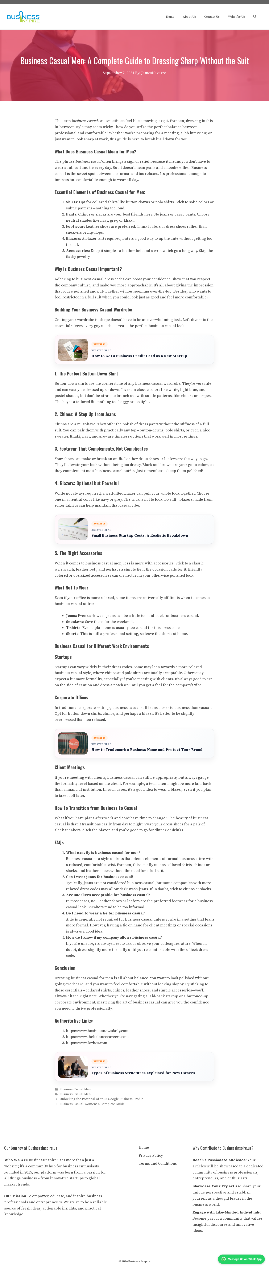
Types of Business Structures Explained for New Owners (143, 1073)
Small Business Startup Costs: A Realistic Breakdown (139, 535)
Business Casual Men (75, 1089)
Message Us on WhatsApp (245, 1259)
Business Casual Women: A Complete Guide (92, 1104)
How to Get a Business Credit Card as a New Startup (139, 356)
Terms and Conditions (158, 1163)
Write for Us (236, 17)
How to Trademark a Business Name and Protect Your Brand (147, 749)
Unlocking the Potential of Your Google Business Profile (101, 1099)
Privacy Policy (151, 1155)
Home (170, 17)
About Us (189, 17)
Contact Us (212, 17)
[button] (255, 17)
